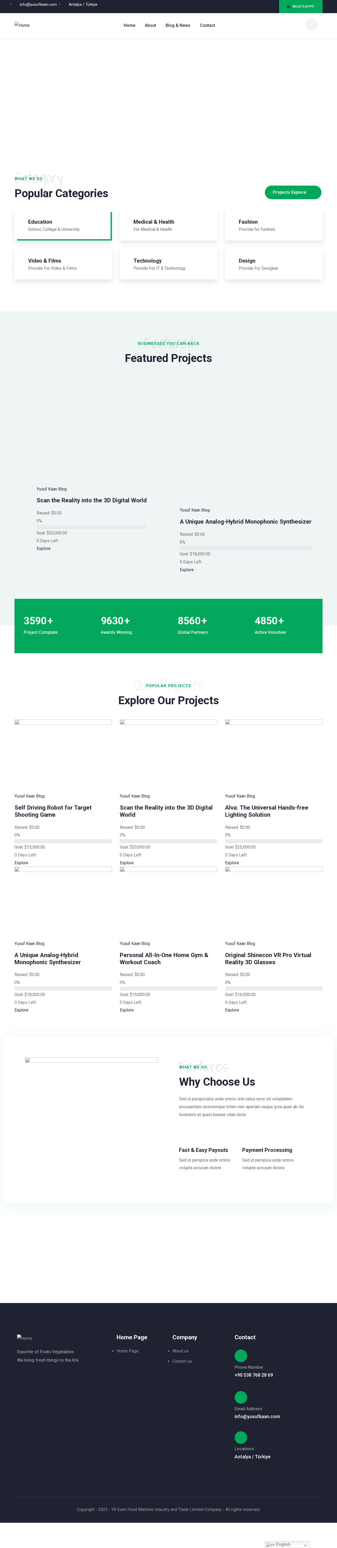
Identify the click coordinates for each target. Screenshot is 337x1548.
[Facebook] (272, 7)
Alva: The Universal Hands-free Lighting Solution (266, 811)
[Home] (22, 25)
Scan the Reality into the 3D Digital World (92, 500)
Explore (44, 548)
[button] (301, 6)
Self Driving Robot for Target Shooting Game (53, 811)
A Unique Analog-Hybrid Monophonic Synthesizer (245, 521)
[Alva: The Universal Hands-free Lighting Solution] (274, 723)
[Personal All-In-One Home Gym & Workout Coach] (168, 870)
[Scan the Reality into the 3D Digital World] (168, 723)
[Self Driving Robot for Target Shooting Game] (63, 723)
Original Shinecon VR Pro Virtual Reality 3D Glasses (268, 958)
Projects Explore (289, 192)
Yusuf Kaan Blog (52, 489)
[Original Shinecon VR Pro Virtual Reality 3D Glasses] (274, 870)
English (282, 1544)
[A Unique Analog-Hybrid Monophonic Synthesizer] (63, 870)
